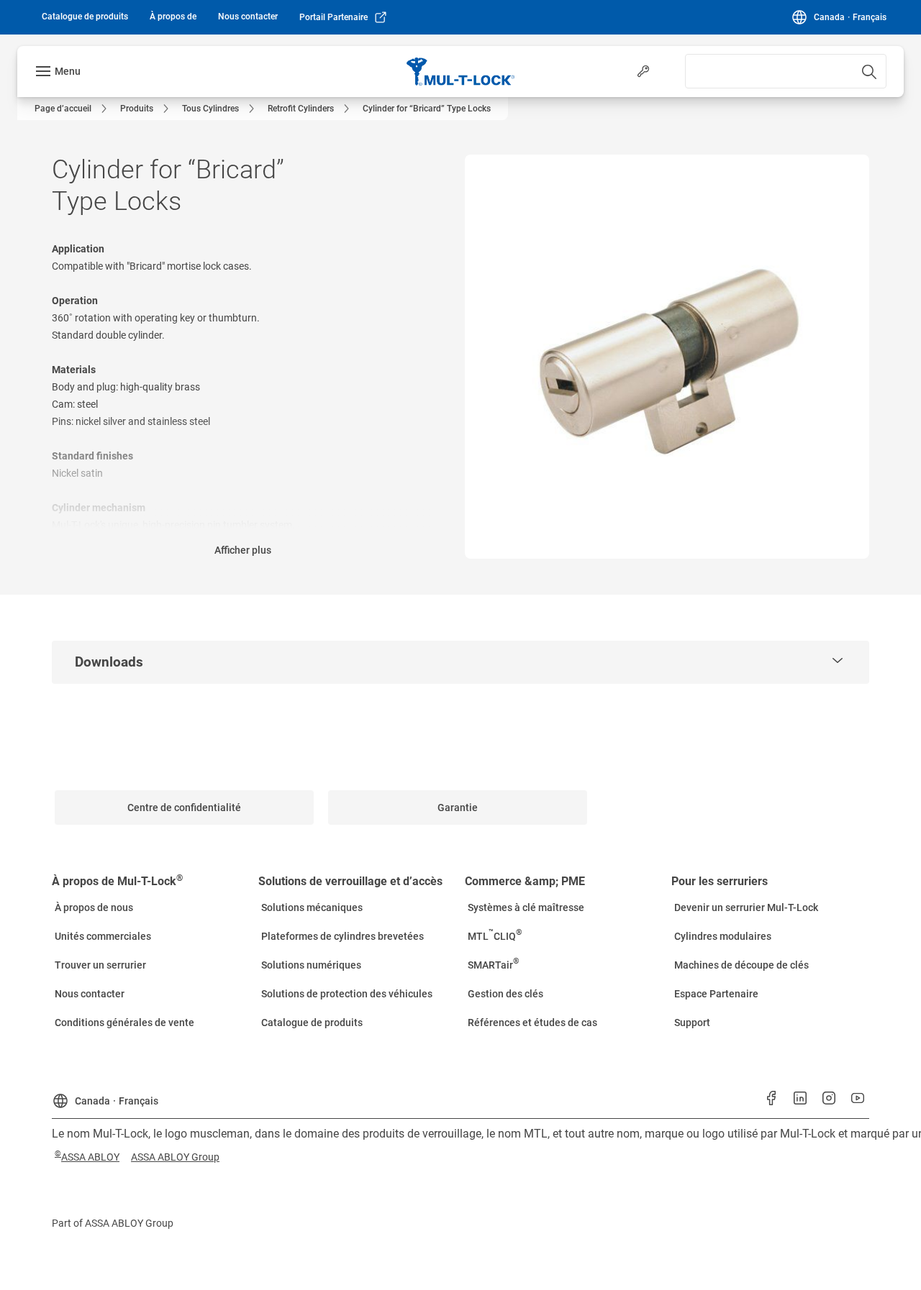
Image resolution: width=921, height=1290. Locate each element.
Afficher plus (242, 550)
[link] (85, 16)
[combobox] (785, 71)
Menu (68, 71)
